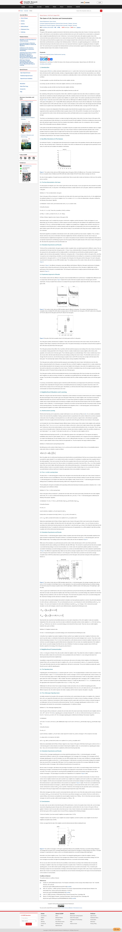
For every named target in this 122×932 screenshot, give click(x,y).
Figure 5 (83, 773)
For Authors (58, 919)
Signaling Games (50, 54)
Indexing (23, 32)
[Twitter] (21, 158)
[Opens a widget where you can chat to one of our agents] (117, 929)
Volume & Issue (73, 923)
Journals (39, 6)
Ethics (56, 915)
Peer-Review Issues (59, 921)
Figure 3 (59, 279)
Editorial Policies (59, 917)
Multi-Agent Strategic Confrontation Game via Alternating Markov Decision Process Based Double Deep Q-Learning (27, 62)
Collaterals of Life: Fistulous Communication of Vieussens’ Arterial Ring (27, 49)
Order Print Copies (74, 917)
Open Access (93, 915)
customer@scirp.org (26, 165)
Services (69, 6)
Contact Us (22, 89)
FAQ (21, 91)
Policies (92, 913)
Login (99, 2)
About (61, 6)
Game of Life (43, 54)
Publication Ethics (94, 917)
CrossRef (69, 886)
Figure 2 (42, 261)
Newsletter (22, 83)
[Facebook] (25, 158)
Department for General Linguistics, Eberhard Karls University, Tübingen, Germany (58, 25)
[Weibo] (34, 158)
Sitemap (43, 921)
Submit (78, 6)
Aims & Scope (24, 18)
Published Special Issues (26, 75)
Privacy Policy (93, 923)
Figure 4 (86, 539)
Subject (42, 917)
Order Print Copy (24, 86)
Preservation (93, 919)
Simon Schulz (53, 21)
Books (47, 6)
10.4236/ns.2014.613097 (48, 27)
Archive (23, 23)
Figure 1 (46, 99)
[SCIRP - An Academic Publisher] (28, 2)
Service (72, 913)
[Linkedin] (29, 158)
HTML (58, 27)
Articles (31, 6)
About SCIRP (59, 913)
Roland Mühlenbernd (44, 21)
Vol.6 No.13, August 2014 (53, 15)
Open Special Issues (25, 72)
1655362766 (25, 171)
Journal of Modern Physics (27, 101)
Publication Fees (25, 29)
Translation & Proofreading (76, 919)
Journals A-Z (44, 915)
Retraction (92, 921)
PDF (55, 27)
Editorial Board (24, 26)
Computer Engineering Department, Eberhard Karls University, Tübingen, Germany (58, 23)
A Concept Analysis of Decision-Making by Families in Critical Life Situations (28, 44)
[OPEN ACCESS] (85, 2)
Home (23, 6)
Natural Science (43, 15)
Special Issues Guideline (26, 78)
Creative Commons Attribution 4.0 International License (71, 907)
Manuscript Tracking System (76, 915)
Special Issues (58, 925)
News (54, 6)
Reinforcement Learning (59, 54)
